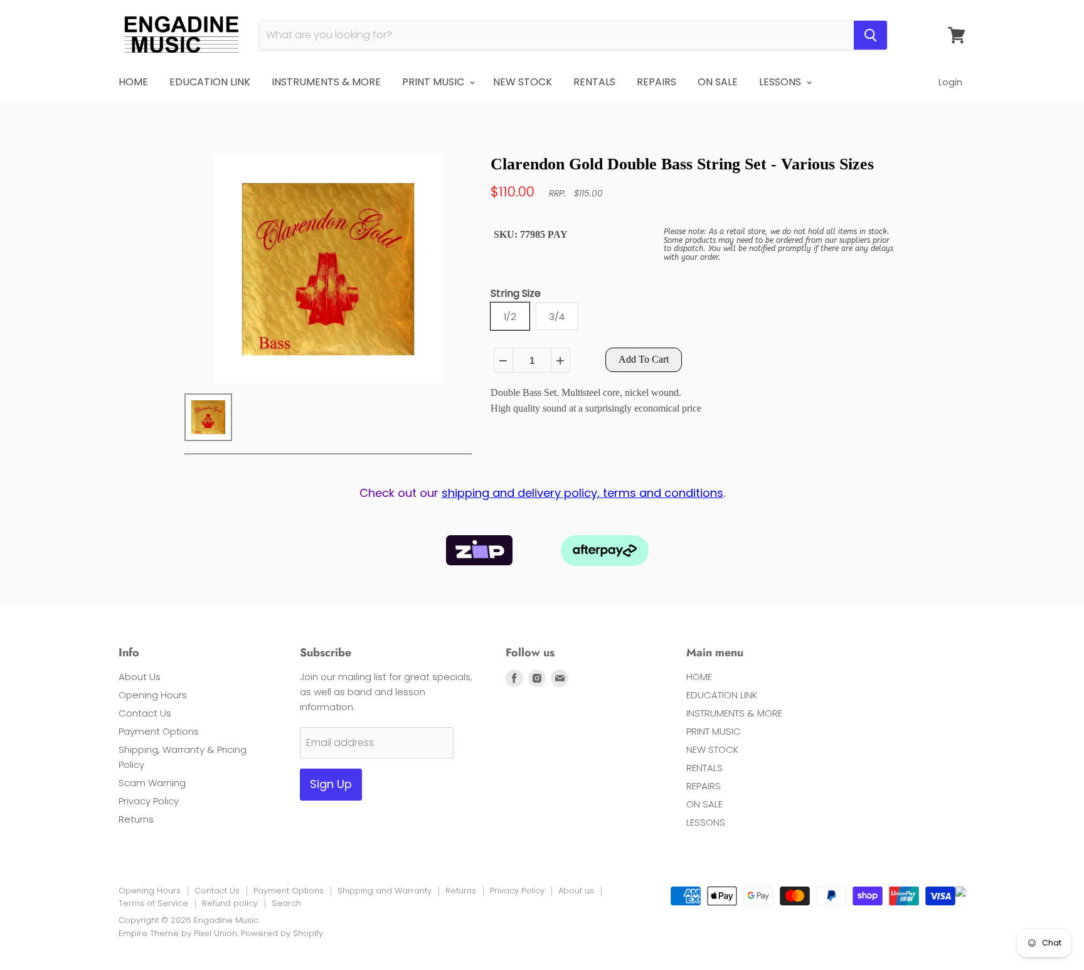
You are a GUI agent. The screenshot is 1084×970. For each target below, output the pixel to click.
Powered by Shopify (282, 933)
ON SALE (718, 82)
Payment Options (159, 731)
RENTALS (594, 82)
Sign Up (331, 784)
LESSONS (781, 82)
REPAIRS (656, 82)
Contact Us (145, 713)
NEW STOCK (522, 82)
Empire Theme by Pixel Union (178, 933)
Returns (136, 819)
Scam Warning (152, 782)
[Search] (870, 35)
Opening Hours (153, 694)
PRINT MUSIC (434, 82)
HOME (133, 82)
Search (286, 903)
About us (576, 891)
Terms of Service (153, 903)
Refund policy (230, 903)
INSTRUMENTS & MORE (326, 82)
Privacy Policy (149, 800)
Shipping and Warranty (384, 891)
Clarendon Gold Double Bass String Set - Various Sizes (682, 164)
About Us (140, 676)
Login (950, 81)
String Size (516, 294)
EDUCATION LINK (209, 82)
